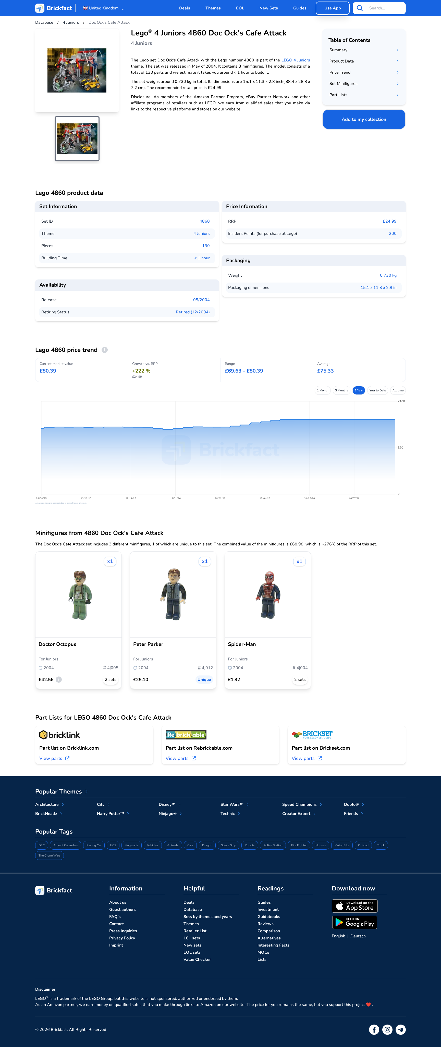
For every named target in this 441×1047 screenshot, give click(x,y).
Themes (213, 8)
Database (192, 909)
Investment (268, 909)
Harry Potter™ (110, 813)
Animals (173, 845)
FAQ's (115, 917)
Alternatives (269, 938)
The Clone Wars (49, 855)
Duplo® (351, 804)
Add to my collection (364, 119)
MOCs (263, 952)
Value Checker (197, 959)
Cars (190, 845)
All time (398, 390)
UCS (113, 845)
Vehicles (152, 845)
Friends (351, 813)
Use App (332, 8)
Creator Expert (296, 813)
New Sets (269, 8)
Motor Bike (342, 845)
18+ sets (191, 938)
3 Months (341, 390)
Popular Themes (58, 791)
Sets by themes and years (207, 917)
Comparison (269, 931)
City (100, 804)
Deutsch (358, 936)
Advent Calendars (65, 845)
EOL (240, 8)
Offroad (363, 845)
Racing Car (94, 845)
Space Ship (228, 845)
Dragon (207, 845)
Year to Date (378, 390)
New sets (192, 945)
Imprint (116, 945)
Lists (262, 959)
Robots (250, 845)
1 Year (359, 390)
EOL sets (192, 952)
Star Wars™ (231, 804)
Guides (300, 8)
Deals (184, 8)
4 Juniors (201, 233)
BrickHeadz (46, 813)
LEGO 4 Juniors (295, 60)
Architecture (47, 804)
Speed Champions (299, 804)
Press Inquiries (123, 931)
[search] (360, 8)
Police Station (273, 845)
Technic (227, 813)
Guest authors (122, 909)
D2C (42, 845)
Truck (381, 845)
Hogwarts (131, 845)
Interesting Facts (273, 945)
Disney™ (167, 804)
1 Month (322, 390)
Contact (116, 924)
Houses (320, 845)
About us (117, 902)
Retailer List (194, 931)
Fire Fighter (299, 845)
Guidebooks (269, 917)
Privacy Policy (122, 938)
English (338, 936)
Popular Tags (54, 831)
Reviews (266, 924)
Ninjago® (168, 813)
